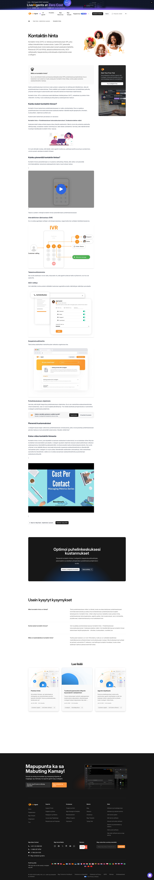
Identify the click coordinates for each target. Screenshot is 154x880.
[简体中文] (91, 866)
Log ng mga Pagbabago (52, 818)
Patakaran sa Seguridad (81, 874)
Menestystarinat (70, 814)
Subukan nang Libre (62, 522)
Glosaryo (89, 811)
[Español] (73, 864)
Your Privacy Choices (92, 876)
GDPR (105, 874)
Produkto (51, 12)
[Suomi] (78, 864)
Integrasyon (31, 819)
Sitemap (111, 874)
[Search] (89, 13)
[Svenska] (125, 864)
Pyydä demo (73, 415)
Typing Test (90, 821)
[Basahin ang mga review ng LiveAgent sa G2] (83, 847)
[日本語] (93, 864)
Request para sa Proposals (53, 821)
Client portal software (112, 830)
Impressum (69, 821)
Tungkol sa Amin (70, 808)
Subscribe (121, 846)
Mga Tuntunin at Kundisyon (65, 874)
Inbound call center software (114, 821)
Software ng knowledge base (115, 808)
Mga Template (90, 818)
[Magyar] (87, 864)
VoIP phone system (112, 814)
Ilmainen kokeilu (97, 13)
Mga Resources (60, 13)
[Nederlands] (101, 864)
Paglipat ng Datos (50, 811)
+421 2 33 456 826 (36, 846)
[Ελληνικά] (67, 864)
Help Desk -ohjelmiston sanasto (41, 21)
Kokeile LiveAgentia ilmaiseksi (70, 569)
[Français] (81, 864)
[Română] (113, 864)
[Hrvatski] (84, 864)
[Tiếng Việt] (88, 866)
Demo (107, 13)
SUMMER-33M (35, 8)
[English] (70, 864)
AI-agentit (43, 13)
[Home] (29, 21)
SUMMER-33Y (50, 8)
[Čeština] (58, 864)
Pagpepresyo (31, 812)
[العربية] (52, 864)
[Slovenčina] (119, 864)
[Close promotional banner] (151, 2)
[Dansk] (61, 864)
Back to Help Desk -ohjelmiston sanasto (42, 522)
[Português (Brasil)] (110, 864)
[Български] (55, 864)
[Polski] (107, 864)
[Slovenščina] (122, 864)
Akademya (89, 814)
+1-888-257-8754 (35, 849)
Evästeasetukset (120, 874)
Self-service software (112, 818)
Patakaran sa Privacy (95, 874)
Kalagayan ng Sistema (51, 814)
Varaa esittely (86, 569)
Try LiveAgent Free (112, 83)
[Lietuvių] (96, 864)
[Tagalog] (86, 866)
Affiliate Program (70, 818)
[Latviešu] (99, 864)
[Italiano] (90, 864)
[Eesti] (75, 864)
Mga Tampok (31, 815)
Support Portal (49, 808)
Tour (29, 822)
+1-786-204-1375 (35, 852)
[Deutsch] (64, 864)
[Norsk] (104, 864)
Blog (88, 808)
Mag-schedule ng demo (58, 784)
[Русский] (116, 864)
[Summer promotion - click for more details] (77, 5)
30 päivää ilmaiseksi (85, 415)
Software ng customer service (115, 811)
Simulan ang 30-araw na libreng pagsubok (36, 784)
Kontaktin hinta (57, 21)
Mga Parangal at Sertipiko (73, 811)
